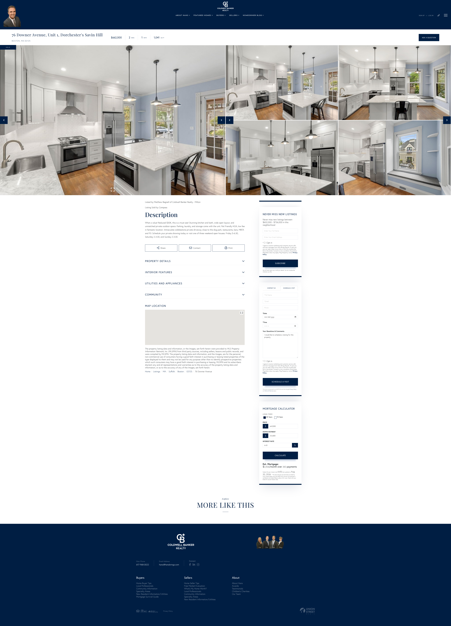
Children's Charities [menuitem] (240, 591)
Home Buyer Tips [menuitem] (143, 583)
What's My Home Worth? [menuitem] (195, 588)
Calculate (280, 455)
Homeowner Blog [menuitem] (252, 15)
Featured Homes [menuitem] (202, 15)
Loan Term (267, 414)
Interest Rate (268, 441)
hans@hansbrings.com (169, 564)
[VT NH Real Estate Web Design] (307, 611)
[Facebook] (190, 564)
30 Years (269, 417)
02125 (189, 371)
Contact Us (271, 288)
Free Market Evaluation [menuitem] (194, 586)
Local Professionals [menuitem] (144, 586)
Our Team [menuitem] (236, 594)
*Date (265, 313)
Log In (430, 15)
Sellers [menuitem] (233, 15)
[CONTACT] (429, 37)
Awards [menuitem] (235, 586)
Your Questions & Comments (273, 331)
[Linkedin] (194, 564)
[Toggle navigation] (445, 15)
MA (164, 371)
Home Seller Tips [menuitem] (191, 583)
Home (147, 371)
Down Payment (269, 432)
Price (265, 422)
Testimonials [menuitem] (237, 588)
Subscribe (280, 263)
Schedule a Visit (289, 288)
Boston (181, 371)
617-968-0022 (142, 564)
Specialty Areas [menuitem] (143, 591)
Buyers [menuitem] (220, 15)
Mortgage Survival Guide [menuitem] (147, 596)
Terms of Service (269, 391)
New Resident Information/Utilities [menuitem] (152, 594)
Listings (156, 371)
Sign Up (421, 15)
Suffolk (172, 371)
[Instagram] (198, 564)
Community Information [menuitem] (146, 588)
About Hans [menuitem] (182, 15)
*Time (265, 322)
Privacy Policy (293, 389)
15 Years (280, 417)
